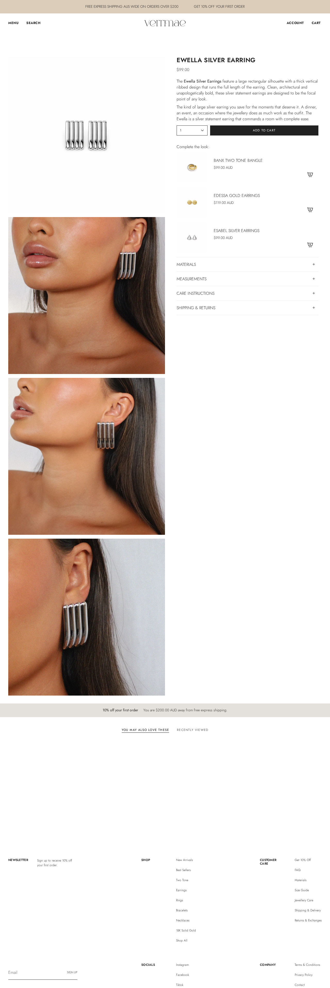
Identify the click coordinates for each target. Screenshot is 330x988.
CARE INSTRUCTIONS (195, 293)
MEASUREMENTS (192, 279)
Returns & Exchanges (308, 920)
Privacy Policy (303, 975)
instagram (182, 964)
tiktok (179, 985)
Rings (179, 900)
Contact (300, 985)
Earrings (181, 890)
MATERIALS (186, 264)
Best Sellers (183, 870)
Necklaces (182, 920)
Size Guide (302, 890)
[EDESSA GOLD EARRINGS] (192, 202)
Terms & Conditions (307, 964)
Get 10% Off (303, 860)
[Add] (310, 174)
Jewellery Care (304, 900)
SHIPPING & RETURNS (196, 308)
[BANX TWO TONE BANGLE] (192, 167)
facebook (182, 975)
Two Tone (182, 880)
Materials (301, 880)
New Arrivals (184, 860)
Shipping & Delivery (308, 910)
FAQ (297, 870)
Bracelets (182, 910)
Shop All (181, 940)
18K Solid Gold (186, 930)
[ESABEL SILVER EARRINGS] (192, 237)
